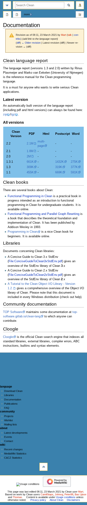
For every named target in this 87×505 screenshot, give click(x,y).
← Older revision (31, 42)
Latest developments (16, 432)
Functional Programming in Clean (30, 196)
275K (74, 161)
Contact (8, 441)
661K (30, 161)
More (27, 14)
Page (7, 15)
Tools (80, 15)
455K (30, 172)
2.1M (30, 143)
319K (58, 167)
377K (74, 167)
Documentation (12, 399)
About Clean (56, 500)
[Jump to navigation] (7, 5)
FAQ (6, 407)
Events (8, 437)
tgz (13, 114)
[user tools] (80, 5)
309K (30, 167)
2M (29, 156)
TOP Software (12, 312)
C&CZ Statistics (13, 457)
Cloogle (8, 337)
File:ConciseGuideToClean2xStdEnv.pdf (35, 275)
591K (74, 172)
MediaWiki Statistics (15, 453)
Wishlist (8, 420)
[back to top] (43, 467)
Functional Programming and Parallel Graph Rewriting (43, 214)
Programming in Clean (22, 231)
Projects (8, 416)
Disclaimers (73, 500)
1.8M (30, 151)
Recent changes (13, 449)
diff (18, 42)
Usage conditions (65, 497)
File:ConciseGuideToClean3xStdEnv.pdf (35, 261)
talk (70, 34)
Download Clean (13, 391)
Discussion (17, 15)
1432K (59, 161)
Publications (11, 403)
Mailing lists (10, 424)
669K (58, 172)
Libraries (9, 395)
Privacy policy (38, 500)
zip (5, 114)
